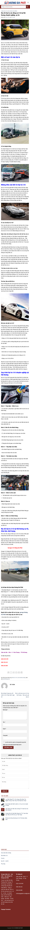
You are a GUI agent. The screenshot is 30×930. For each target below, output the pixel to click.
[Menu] (28, 2)
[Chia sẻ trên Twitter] (13, 672)
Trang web (5, 735)
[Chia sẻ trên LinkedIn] (21, 672)
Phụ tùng (3, 863)
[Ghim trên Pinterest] (19, 672)
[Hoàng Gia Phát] (15, 2)
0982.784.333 (4, 662)
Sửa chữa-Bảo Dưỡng (12, 11)
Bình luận (5, 709)
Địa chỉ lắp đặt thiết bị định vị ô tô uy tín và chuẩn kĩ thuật (16, 804)
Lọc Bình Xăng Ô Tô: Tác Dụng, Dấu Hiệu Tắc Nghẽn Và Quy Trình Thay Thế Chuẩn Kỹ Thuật (15, 800)
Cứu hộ (2, 858)
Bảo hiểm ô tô (4, 855)
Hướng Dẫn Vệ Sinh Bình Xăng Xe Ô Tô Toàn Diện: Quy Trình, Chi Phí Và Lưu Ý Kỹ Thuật (16, 814)
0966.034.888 (4, 665)
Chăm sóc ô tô (4, 11)
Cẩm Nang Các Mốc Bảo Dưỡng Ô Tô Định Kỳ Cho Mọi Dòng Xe (16, 809)
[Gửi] (27, 6)
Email (4, 728)
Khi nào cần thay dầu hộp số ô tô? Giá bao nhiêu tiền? (16, 818)
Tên (4, 722)
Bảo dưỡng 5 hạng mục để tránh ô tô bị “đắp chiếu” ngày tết (7, 695)
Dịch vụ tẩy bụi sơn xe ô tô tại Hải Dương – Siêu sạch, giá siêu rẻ (22, 695)
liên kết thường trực (6, 679)
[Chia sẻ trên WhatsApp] (8, 672)
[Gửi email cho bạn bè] (16, 672)
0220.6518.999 (4, 659)
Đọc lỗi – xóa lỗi (4, 861)
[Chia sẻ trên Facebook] (11, 672)
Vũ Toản (13, 17)
